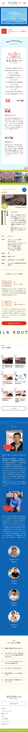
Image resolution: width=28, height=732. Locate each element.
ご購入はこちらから (14, 323)
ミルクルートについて (7, 711)
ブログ (3, 716)
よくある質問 (5, 718)
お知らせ (4, 708)
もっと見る (13, 408)
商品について (5, 713)
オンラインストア (6, 721)
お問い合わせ (5, 724)
